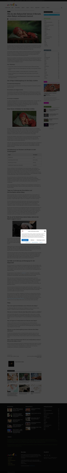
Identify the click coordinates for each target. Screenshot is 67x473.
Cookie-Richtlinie (28, 242)
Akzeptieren (25, 240)
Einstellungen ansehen (41, 240)
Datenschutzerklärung (35, 242)
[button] (44, 231)
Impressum (41, 242)
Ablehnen (32, 240)
